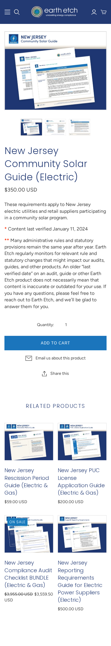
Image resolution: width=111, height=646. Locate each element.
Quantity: (45, 324)
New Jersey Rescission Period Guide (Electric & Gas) (26, 481)
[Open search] (17, 12)
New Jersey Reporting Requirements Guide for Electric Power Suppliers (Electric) (80, 581)
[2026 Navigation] (7, 12)
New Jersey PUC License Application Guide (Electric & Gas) (81, 481)
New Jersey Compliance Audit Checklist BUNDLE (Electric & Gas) (28, 574)
